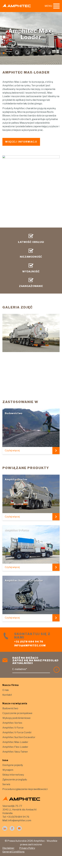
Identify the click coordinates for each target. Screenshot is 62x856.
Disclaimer (8, 848)
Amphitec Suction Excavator (18, 737)
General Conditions (13, 851)
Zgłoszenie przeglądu (14, 779)
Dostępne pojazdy (12, 765)
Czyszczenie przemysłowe (17, 713)
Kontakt (7, 694)
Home (10, 47)
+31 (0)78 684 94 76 (28, 641)
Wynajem (7, 769)
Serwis (6, 784)
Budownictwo (10, 708)
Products (21, 47)
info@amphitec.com (30, 645)
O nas (5, 690)
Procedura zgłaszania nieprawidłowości (25, 789)
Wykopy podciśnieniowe (16, 718)
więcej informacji (21, 141)
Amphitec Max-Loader (15, 742)
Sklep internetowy (13, 774)
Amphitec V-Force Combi (16, 732)
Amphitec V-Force (12, 727)
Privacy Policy (27, 848)
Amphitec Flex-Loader (15, 746)
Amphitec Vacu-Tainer (15, 751)
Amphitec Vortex (12, 722)
